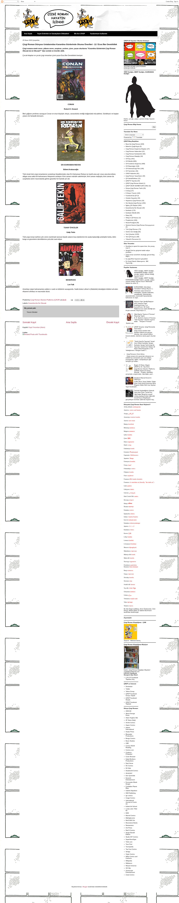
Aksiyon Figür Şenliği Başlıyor (144, 301)
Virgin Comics (130, 854)
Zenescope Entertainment (130, 871)
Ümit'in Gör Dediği (132, 232)
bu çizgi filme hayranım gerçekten (137, 259)
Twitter (128, 689)
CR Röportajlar (130, 166)
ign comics (129, 795)
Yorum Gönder (32, 312)
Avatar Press (130, 732)
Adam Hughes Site (132, 718)
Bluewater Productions (129, 735)
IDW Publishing (131, 793)
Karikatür (129, 210)
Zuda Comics (130, 875)
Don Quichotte (130, 775)
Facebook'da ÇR (131, 195)
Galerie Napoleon (131, 790)
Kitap (127, 215)
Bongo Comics (130, 738)
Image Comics (130, 798)
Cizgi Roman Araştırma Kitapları (136, 149)
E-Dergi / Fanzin (131, 193)
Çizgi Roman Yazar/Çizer (134, 176)
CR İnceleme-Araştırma (133, 163)
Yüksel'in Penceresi (132, 239)
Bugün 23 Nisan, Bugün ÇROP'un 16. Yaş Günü (142, 366)
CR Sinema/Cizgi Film (133, 168)
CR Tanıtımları (130, 171)
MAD (127, 813)
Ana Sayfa (28, 34)
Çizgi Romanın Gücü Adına (135, 354)
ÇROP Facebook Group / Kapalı (131, 694)
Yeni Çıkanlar (130, 234)
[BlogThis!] (78, 300)
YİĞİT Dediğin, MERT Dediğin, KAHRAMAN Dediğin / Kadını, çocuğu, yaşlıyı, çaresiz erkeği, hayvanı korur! (144, 273)
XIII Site (128, 868)
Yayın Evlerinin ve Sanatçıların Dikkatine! (53, 34)
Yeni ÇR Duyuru (131, 237)
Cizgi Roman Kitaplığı (133, 156)
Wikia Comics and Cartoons (131, 857)
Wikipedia (129, 861)
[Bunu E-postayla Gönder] (76, 300)
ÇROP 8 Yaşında (131, 181)
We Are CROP (79, 34)
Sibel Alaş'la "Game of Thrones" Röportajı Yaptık (144, 315)
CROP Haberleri (131, 173)
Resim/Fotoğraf (131, 222)
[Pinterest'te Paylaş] (84, 300)
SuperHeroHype (131, 839)
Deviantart (129, 686)
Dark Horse (129, 763)
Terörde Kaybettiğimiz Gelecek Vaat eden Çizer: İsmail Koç (144, 391)
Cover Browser (130, 756)
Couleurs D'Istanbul (129, 753)
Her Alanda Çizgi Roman (134, 203)
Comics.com (130, 750)
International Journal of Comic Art (131, 802)
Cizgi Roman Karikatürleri (134, 154)
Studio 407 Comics (132, 837)
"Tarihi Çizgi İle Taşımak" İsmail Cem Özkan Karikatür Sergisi (144, 342)
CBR (127, 743)
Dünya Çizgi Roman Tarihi (134, 188)
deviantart (129, 773)
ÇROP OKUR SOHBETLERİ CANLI (137, 186)
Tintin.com (129, 842)
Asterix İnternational (130, 728)
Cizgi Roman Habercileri (134, 151)
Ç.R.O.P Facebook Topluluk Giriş (132, 678)
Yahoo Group (130, 691)
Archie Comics (130, 722)
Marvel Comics (130, 815)
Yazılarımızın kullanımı (98, 34)
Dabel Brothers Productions (130, 760)
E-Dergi (128, 191)
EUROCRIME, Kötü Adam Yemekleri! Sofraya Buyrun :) (143, 288)
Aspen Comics (130, 725)
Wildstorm (129, 863)
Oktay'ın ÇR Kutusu (132, 218)
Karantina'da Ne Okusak (37, 303)
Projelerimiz (129, 220)
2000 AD (128, 711)
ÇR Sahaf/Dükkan (131, 178)
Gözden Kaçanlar (131, 198)
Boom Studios (130, 741)
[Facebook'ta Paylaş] (82, 300)
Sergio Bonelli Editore (130, 833)
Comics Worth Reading (130, 746)
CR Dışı (128, 159)
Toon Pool (129, 844)
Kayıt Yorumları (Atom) (37, 327)
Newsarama (130, 825)
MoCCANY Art (130, 820)
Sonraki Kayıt (29, 322)
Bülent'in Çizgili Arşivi (132, 146)
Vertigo (128, 851)
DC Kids (128, 768)
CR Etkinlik (129, 161)
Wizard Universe (131, 866)
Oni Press (129, 828)
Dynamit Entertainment (130, 779)
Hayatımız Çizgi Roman (133, 200)
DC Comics (129, 766)
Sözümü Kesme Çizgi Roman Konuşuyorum (140, 225)
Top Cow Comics (131, 849)
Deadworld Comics (132, 770)
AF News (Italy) (131, 720)
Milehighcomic (130, 818)
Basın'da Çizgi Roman (133, 144)
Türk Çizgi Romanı (132, 229)
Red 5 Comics (130, 830)
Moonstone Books (131, 823)
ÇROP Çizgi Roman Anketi (134, 183)
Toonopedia (129, 847)
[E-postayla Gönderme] (71, 300)
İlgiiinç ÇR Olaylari (132, 205)
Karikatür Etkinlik (131, 213)
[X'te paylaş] (80, 300)
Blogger (85, 887)
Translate (139, 137)
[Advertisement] (35, 342)
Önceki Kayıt (112, 322)
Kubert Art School (131, 806)
